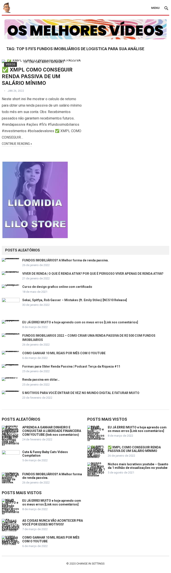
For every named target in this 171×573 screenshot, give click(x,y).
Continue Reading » (17, 143)
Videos (10, 64)
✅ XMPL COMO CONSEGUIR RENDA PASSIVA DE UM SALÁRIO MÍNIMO (37, 76)
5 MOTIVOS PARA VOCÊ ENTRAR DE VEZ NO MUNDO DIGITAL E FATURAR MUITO (80, 393)
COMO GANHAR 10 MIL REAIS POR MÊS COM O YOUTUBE (64, 353)
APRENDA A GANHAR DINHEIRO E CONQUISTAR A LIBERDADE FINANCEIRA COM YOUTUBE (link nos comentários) (51, 431)
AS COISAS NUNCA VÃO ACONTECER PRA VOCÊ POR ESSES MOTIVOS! (52, 522)
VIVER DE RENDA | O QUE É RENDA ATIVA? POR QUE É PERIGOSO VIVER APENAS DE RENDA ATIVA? (92, 273)
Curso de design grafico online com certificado (57, 286)
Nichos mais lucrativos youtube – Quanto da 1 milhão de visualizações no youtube (138, 466)
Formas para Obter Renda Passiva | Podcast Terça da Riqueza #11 (71, 366)
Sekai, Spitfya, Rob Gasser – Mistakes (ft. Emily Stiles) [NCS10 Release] (74, 300)
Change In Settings (90, 563)
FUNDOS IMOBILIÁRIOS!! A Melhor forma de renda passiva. (65, 260)
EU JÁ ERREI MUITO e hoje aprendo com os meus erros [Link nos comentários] (80, 322)
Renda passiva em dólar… (41, 379)
